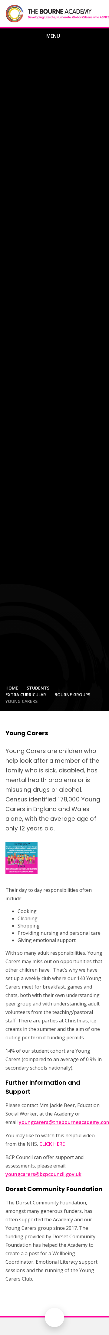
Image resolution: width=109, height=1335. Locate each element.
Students (38, 688)
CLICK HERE (52, 1144)
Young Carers (21, 701)
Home (11, 688)
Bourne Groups (72, 694)
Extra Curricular (25, 694)
